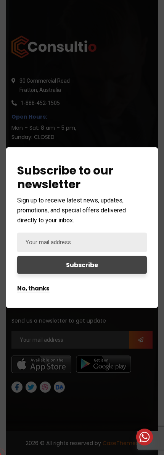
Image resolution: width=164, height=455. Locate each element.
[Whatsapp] (144, 437)
